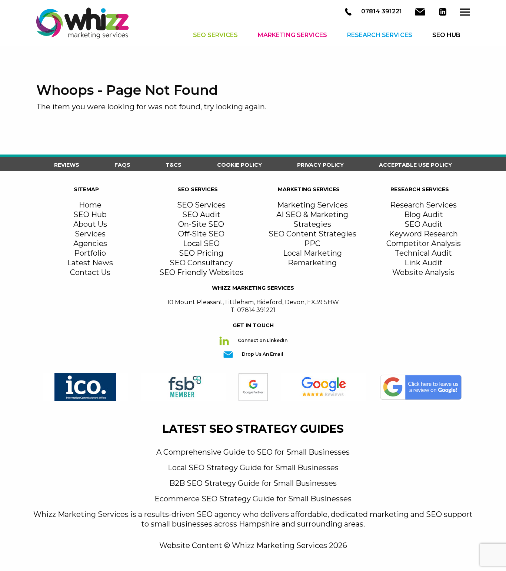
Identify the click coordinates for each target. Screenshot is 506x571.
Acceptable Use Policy (415, 165)
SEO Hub (90, 214)
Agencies (90, 243)
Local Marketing (312, 253)
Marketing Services (292, 35)
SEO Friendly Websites (201, 272)
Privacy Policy (320, 165)
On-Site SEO (201, 224)
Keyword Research (423, 233)
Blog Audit (423, 214)
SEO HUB (446, 35)
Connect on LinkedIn (262, 340)
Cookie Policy (239, 165)
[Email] (420, 12)
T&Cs (174, 165)
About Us (90, 224)
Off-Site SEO (201, 233)
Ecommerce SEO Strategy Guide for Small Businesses (253, 498)
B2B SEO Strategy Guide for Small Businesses (253, 483)
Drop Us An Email (262, 354)
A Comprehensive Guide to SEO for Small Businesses (253, 452)
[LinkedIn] (442, 11)
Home (90, 204)
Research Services (379, 35)
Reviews (66, 165)
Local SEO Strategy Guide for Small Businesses (253, 467)
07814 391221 (381, 11)
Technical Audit (423, 253)
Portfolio (90, 253)
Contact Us (90, 272)
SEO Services (215, 35)
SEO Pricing (201, 253)
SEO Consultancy (201, 262)
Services (90, 233)
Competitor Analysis (423, 243)
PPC (312, 243)
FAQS (122, 165)
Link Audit (424, 262)
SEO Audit (201, 214)
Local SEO (201, 243)
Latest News (90, 262)
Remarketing (312, 262)
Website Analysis (423, 272)
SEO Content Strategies (312, 233)
